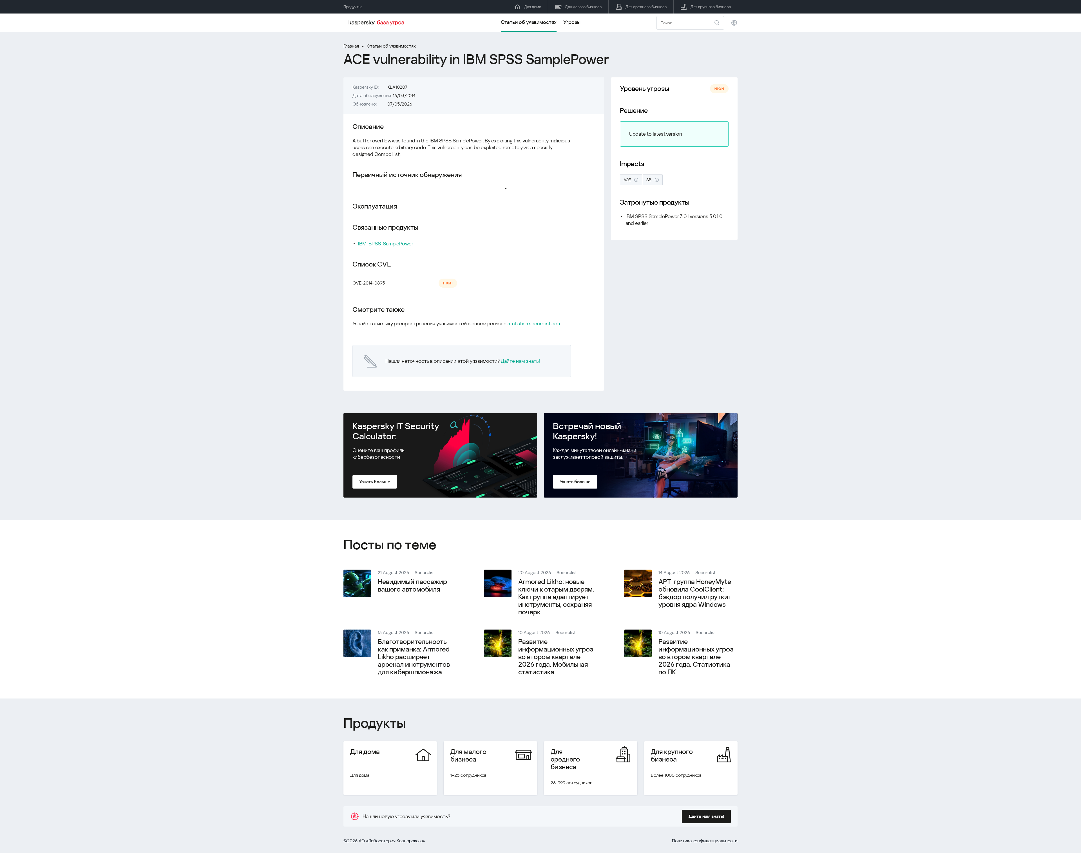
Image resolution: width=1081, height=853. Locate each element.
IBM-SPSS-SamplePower (385, 244)
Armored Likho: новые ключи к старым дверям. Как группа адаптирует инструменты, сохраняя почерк (556, 597)
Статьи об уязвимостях (529, 22)
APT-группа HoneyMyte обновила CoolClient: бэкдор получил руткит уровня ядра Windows (694, 593)
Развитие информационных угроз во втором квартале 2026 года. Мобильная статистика (555, 657)
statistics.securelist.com (535, 323)
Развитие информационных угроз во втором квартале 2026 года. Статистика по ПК (695, 657)
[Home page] (377, 23)
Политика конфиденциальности (705, 840)
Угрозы (571, 22)
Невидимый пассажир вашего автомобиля (412, 585)
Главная (351, 46)
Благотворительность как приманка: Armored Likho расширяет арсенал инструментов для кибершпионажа (414, 657)
